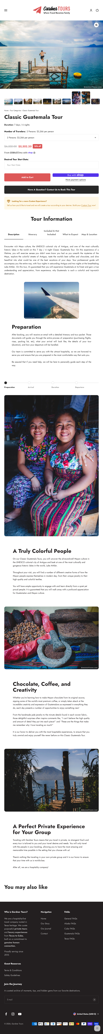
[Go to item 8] (76, 98)
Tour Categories (15, 110)
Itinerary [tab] (32, 234)
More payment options (76, 179)
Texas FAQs (69, 938)
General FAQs (70, 918)
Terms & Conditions (13, 970)
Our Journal (46, 928)
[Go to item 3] (28, 102)
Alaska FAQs (70, 923)
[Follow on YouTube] (20, 1014)
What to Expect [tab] (70, 234)
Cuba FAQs (69, 928)
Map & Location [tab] (89, 234)
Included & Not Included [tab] (51, 232)
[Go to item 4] (37, 102)
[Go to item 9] (86, 98)
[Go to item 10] (95, 102)
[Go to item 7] (66, 102)
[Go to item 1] (8, 102)
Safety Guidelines (12, 975)
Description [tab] (13, 234)
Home (6, 110)
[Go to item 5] (47, 102)
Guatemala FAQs (72, 933)
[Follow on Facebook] (6, 1014)
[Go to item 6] (57, 102)
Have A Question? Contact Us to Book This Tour (51, 189)
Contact (44, 933)
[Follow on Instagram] (13, 1014)
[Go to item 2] (18, 102)
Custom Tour (86, 205)
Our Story (45, 923)
